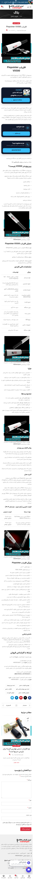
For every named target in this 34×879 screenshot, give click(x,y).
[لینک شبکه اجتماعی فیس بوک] (29, 698)
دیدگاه (29, 780)
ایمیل (29, 808)
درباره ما (11, 865)
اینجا (16, 657)
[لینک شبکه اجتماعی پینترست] (21, 698)
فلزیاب (22, 846)
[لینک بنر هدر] (16, 2)
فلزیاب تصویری (27, 868)
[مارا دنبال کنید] (16, 130)
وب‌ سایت (28, 815)
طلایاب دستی (8, 689)
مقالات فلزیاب (16, 745)
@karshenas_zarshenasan (22, 674)
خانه (21, 16)
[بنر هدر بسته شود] (2, 2)
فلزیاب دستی (14, 16)
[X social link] (25, 698)
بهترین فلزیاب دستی (24, 685)
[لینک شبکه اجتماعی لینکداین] (16, 698)
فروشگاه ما (11, 863)
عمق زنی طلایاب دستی (24, 693)
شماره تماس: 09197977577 (22, 856)
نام (30, 800)
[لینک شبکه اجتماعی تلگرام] (12, 698)
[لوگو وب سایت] (16, 7)
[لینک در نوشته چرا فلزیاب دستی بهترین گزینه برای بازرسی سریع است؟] (16, 731)
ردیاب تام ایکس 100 (17, 162)
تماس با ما (11, 868)
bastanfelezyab (21, 30)
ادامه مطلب (16, 762)
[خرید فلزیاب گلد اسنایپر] (16, 96)
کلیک (25, 662)
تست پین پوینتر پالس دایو (22, 689)
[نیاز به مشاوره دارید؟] (16, 147)
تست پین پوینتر (11, 685)
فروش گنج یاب (10, 693)
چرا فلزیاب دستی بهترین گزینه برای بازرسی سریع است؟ (16, 750)
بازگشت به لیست (16, 705)
